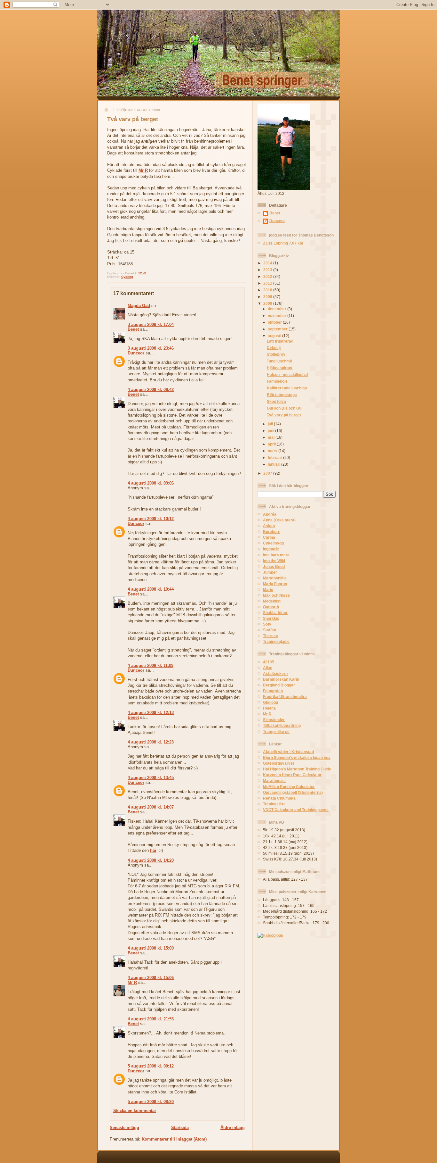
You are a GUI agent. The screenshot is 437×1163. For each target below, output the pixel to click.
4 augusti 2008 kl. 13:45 (151, 777)
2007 (268, 473)
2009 (268, 297)
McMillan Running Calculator (289, 787)
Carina (269, 537)
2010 (268, 290)
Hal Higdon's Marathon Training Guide (297, 769)
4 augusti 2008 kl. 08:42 (151, 389)
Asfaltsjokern (275, 673)
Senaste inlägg (124, 1127)
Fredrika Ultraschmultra (285, 696)
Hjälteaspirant (279, 368)
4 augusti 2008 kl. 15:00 (151, 948)
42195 (268, 662)
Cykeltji (274, 347)
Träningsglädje (276, 641)
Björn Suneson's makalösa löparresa (296, 757)
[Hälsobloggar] (270, 935)
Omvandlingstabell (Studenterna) (293, 792)
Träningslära (274, 804)
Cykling (127, 276)
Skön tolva (276, 401)
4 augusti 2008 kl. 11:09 (150, 665)
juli (271, 424)
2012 (268, 276)
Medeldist (272, 601)
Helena (269, 708)
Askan (269, 526)
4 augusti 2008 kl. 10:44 (151, 589)
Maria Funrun (275, 584)
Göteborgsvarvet (278, 763)
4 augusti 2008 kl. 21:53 (151, 1019)
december (277, 309)
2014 (268, 263)
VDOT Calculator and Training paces (296, 810)
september (278, 329)
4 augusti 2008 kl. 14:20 (151, 860)
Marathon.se (274, 780)
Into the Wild (274, 561)
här (153, 850)
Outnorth (271, 607)
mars (273, 451)
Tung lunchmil (279, 361)
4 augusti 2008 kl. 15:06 (151, 977)
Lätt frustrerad (280, 341)
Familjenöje (277, 381)
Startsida (180, 1127)
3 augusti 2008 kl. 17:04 (151, 324)
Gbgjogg (270, 702)
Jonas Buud (274, 566)
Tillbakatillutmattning (282, 725)
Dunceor (136, 353)
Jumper (270, 572)
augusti (275, 336)
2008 (268, 303)
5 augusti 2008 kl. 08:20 (151, 1101)
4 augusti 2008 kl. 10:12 (151, 518)
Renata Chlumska (279, 798)
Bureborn (271, 531)
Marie (268, 589)
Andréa (269, 514)
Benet (133, 329)
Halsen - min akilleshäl (287, 374)
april (272, 444)
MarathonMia (275, 578)
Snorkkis (271, 618)
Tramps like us (276, 731)
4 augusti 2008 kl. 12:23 (151, 742)
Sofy (267, 624)
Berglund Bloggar (279, 685)
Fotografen (273, 691)
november (277, 315)
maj (271, 437)
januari (274, 464)
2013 (268, 270)
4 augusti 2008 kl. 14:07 (151, 807)
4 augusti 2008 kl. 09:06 (151, 483)
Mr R (143, 170)
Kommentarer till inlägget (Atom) (174, 1139)
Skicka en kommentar (134, 1110)
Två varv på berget (132, 119)
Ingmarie (271, 549)
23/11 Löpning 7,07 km (283, 243)
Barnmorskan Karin (281, 679)
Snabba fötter (275, 613)
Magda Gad (139, 305)
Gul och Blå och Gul (284, 408)
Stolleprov (276, 354)
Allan (267, 668)
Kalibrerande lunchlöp (287, 388)
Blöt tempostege (282, 395)
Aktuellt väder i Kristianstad (288, 752)
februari (275, 457)
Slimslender (274, 720)
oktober (275, 322)
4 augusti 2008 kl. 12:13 (151, 712)
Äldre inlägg (232, 1127)
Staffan (269, 630)
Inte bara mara (276, 555)
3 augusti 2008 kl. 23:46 (151, 348)
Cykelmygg (273, 543)
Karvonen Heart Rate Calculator (292, 775)
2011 (268, 283)
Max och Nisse (276, 595)
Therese (270, 636)
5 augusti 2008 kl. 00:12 (151, 1066)
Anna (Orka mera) (279, 520)
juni (271, 430)
